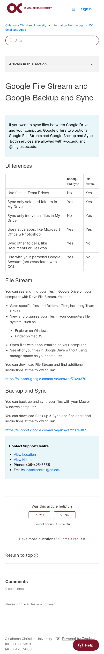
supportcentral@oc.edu (41, 470)
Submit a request (71, 539)
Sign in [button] (86, 9)
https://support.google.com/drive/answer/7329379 (45, 379)
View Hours (22, 459)
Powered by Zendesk (79, 639)
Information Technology (68, 25)
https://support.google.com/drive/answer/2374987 (45, 430)
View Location (25, 454)
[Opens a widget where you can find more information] (86, 645)
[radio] (39, 515)
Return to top (19, 555)
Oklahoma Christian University (25, 25)
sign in (21, 604)
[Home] (29, 13)
